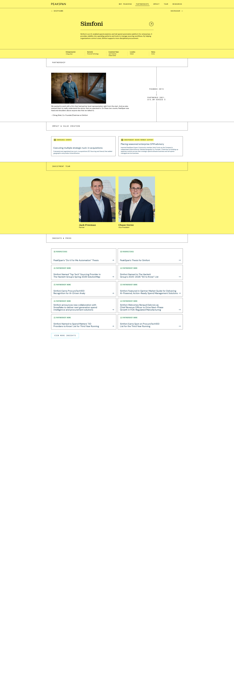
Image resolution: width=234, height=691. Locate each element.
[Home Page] (58, 4)
